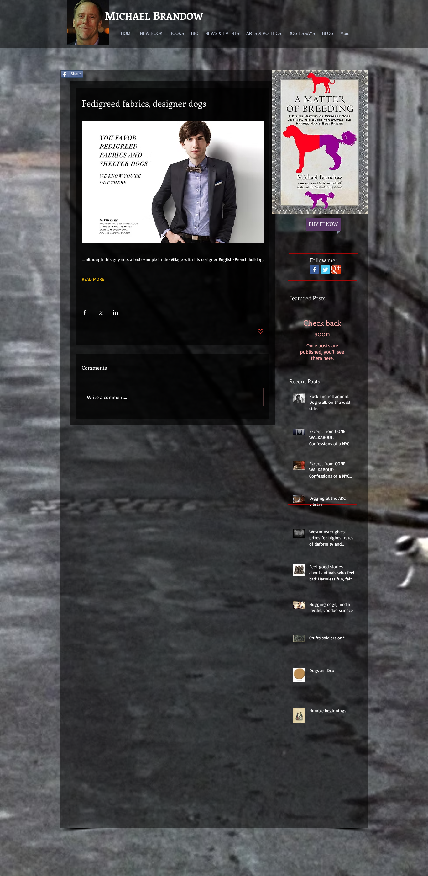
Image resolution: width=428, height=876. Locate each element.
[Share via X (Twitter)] (100, 312)
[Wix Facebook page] (314, 269)
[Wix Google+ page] (336, 269)
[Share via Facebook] (85, 312)
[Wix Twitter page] (325, 269)
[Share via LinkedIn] (115, 312)
